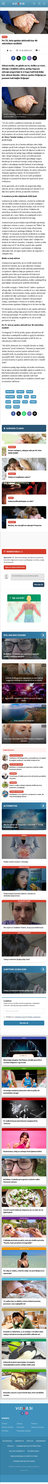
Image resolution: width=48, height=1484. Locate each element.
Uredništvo (19, 1441)
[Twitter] (18, 58)
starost (20, 392)
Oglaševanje (7, 1441)
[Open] (3, 3)
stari (33, 397)
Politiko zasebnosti (34, 1017)
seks (26, 397)
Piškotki (10, 1446)
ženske (16, 407)
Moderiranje (41, 1441)
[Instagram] (39, 3)
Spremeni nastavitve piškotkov (29, 1446)
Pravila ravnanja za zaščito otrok (24, 1456)
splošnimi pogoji (20, 1017)
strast (33, 402)
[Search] (34, 3)
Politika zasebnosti (17, 1451)
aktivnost (10, 397)
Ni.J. (11, 50)
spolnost (10, 392)
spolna (29, 392)
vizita (25, 402)
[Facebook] (44, 3)
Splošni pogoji (33, 1451)
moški (8, 407)
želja (19, 397)
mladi (8, 402)
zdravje (17, 402)
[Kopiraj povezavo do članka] (34, 58)
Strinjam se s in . (23, 1017)
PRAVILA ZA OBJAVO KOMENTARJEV (15, 567)
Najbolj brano (8, 750)
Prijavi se (38, 584)
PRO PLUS (30, 1441)
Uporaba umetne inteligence (24, 1461)
